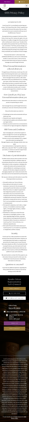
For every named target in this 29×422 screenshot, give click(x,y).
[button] (26, 5)
